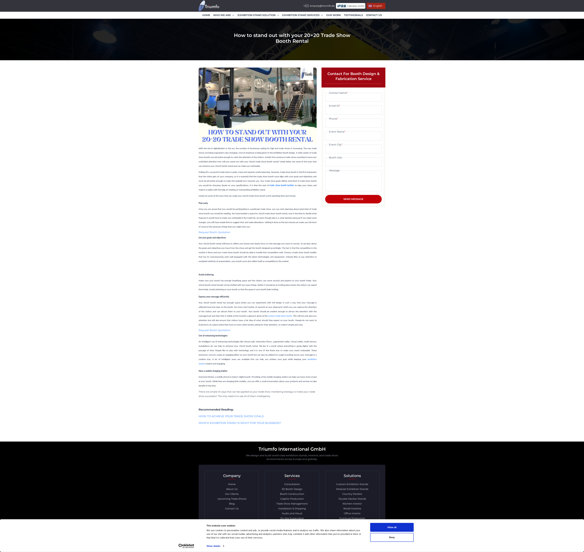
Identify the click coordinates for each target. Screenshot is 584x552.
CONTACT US (374, 15)
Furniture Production (352, 518)
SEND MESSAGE (353, 199)
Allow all (392, 527)
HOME (206, 15)
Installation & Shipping (292, 508)
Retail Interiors (352, 508)
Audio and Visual (292, 513)
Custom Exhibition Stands (352, 484)
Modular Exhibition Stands (352, 489)
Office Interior (352, 513)
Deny (392, 537)
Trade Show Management (292, 503)
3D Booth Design (292, 489)
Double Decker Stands (352, 498)
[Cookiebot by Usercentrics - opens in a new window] (186, 546)
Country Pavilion (352, 494)
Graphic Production (292, 498)
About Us (232, 489)
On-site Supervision (292, 518)
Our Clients (232, 494)
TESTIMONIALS (353, 15)
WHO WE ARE (222, 15)
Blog (232, 503)
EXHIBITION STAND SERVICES (301, 15)
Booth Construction (292, 494)
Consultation (292, 484)
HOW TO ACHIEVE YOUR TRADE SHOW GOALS (231, 416)
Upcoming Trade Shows (231, 498)
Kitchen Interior (352, 503)
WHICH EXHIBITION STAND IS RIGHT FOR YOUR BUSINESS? (240, 423)
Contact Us (232, 508)
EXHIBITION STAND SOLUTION (257, 15)
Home (232, 484)
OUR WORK (333, 15)
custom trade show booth (280, 316)
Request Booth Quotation (214, 232)
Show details (213, 546)
